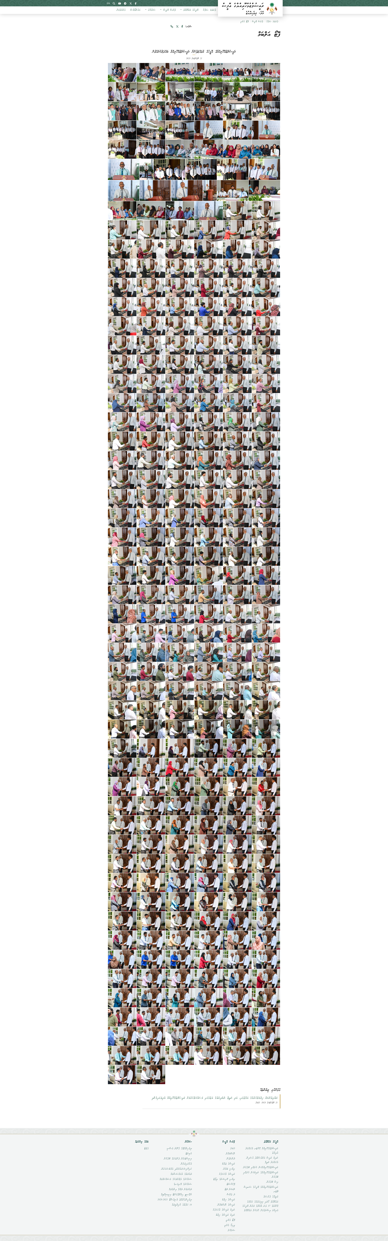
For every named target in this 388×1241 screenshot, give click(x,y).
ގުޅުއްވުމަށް (120, 10)
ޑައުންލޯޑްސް (135, 10)
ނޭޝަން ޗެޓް (229, 1189)
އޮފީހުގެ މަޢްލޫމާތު (190, 10)
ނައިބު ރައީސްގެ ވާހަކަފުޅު (224, 1210)
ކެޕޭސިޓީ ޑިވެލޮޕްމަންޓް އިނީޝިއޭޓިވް (176, 1194)
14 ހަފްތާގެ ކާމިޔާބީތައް (182, 1205)
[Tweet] (177, 27)
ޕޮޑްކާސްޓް (230, 1184)
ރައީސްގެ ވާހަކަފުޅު (227, 1174)
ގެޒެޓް (146, 1148)
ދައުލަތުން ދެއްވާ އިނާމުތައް (180, 1189)
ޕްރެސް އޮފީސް (169, 10)
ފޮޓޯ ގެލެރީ (244, 21)
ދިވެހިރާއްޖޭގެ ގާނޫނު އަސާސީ (179, 1148)
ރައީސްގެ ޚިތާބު (228, 1199)
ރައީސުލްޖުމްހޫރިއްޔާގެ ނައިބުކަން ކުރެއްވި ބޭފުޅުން (260, 1175)
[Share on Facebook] (182, 27)
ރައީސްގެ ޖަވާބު (228, 1164)
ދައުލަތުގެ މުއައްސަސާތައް (181, 1174)
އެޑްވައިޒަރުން (186, 1164)
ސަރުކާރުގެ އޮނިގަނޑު (183, 1184)
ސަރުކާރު (151, 10)
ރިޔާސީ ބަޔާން (229, 1169)
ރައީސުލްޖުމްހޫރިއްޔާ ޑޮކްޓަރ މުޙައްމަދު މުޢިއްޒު (261, 1151)
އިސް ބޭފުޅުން (272, 1182)
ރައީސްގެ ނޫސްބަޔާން (226, 1205)
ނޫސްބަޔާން (230, 1153)
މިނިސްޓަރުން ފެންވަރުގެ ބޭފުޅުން (178, 1158)
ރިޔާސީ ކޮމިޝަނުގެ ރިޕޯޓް (224, 1179)
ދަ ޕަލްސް (231, 1194)
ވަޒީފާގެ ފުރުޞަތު (270, 1196)
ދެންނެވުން (230, 1158)
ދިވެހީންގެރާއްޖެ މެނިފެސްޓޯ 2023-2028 (174, 1199)
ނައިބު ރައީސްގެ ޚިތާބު (225, 1215)
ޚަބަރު (232, 1148)
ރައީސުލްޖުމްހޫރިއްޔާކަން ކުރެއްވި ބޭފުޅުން (260, 1167)
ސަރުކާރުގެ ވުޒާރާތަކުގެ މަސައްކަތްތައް (175, 1179)
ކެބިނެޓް (188, 1153)
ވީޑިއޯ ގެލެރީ (229, 1225)
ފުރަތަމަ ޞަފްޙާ (209, 10)
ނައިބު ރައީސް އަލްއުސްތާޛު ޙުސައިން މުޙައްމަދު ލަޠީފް (262, 1160)
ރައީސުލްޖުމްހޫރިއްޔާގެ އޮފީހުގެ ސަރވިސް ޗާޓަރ (261, 1189)
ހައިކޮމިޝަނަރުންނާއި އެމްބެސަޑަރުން (176, 1169)
